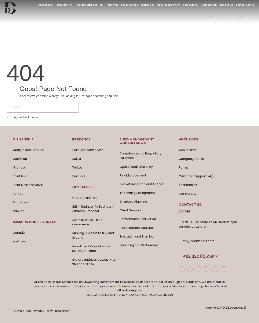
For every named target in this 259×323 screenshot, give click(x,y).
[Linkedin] (244, 18)
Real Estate (190, 4)
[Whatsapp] (223, 269)
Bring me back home (24, 117)
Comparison (209, 4)
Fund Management (168, 4)
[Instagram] (227, 18)
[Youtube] (252, 18)
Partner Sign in (245, 4)
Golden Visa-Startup (90, 4)
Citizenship (46, 4)
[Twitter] (235, 18)
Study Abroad (129, 4)
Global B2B (147, 4)
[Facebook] (218, 18)
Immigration (64, 4)
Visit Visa (113, 4)
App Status (226, 4)
